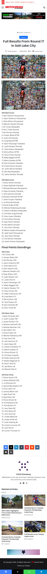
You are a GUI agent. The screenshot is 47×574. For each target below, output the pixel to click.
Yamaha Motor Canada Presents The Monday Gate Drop (33, 510)
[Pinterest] (27, 447)
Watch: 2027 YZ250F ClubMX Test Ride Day (20, 2)
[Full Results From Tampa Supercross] (34, 526)
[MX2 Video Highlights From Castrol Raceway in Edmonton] (12, 502)
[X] (11, 447)
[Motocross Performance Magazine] (14, 7)
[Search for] (44, 8)
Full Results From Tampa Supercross (34, 535)
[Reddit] (32, 447)
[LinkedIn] (16, 447)
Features (27, 32)
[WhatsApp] (29, 572)
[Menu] (3, 8)
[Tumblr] (21, 447)
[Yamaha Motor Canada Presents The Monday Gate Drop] (34, 500)
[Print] (11, 452)
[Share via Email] (6, 452)
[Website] (20, 483)
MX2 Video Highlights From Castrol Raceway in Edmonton (12, 513)
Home (20, 32)
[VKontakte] (37, 447)
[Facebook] (6, 447)
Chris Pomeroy (12, 51)
